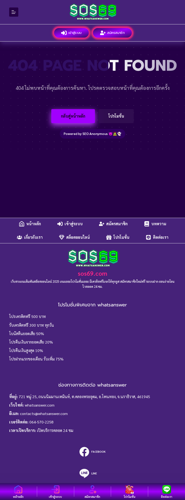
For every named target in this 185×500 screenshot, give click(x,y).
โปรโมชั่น (116, 116)
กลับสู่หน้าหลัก (73, 116)
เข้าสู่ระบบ (75, 32)
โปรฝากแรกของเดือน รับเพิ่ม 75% (36, 358)
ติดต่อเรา (160, 237)
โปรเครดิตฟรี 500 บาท (27, 316)
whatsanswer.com (39, 405)
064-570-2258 (41, 421)
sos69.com (92, 273)
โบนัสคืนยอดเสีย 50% (26, 333)
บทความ (158, 223)
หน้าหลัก (33, 223)
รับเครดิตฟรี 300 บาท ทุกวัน (31, 325)
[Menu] (13, 12)
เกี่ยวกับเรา (33, 237)
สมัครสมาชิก (116, 32)
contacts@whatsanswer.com (44, 413)
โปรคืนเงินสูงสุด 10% (26, 350)
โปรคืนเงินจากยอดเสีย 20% (31, 342)
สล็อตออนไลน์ (78, 237)
